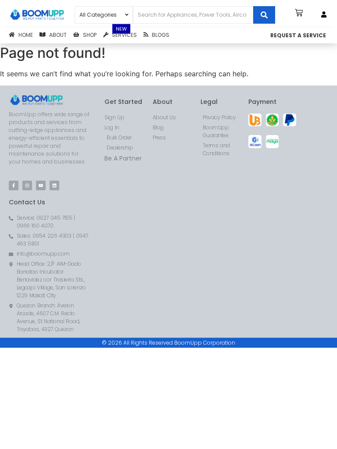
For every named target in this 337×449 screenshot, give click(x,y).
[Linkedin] (54, 185)
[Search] (264, 15)
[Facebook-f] (13, 185)
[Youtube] (41, 185)
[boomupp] (37, 14)
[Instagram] (27, 185)
